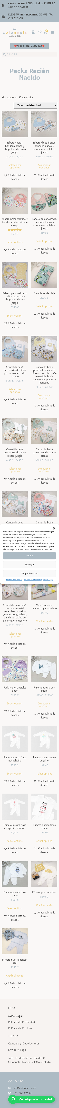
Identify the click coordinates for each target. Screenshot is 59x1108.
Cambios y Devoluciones (23, 1043)
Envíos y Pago (17, 1049)
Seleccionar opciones (15, 166)
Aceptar (29, 555)
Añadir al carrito (44, 621)
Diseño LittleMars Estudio (36, 1062)
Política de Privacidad (33, 579)
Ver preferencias (29, 573)
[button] (54, 528)
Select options (15, 242)
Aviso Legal (48, 579)
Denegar (29, 564)
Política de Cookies (14, 579)
